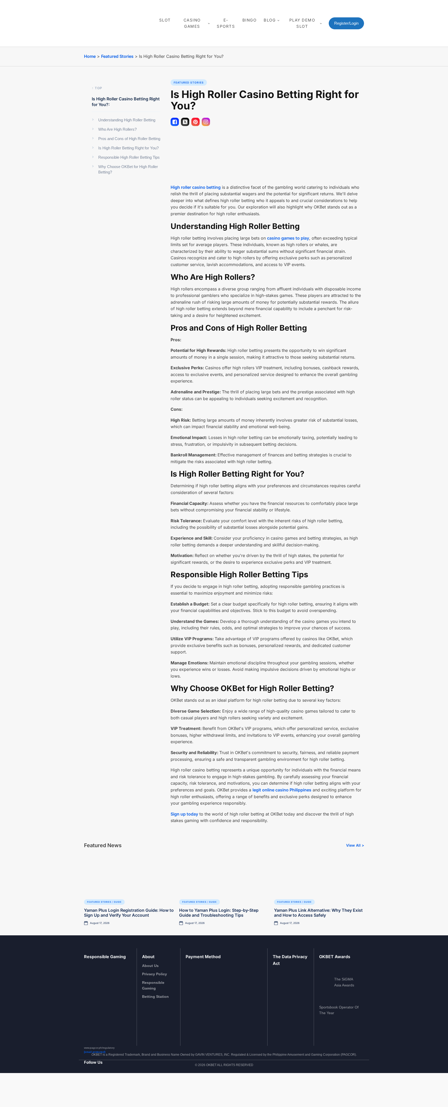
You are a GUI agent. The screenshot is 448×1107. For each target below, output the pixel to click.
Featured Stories (117, 56)
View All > (355, 845)
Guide (118, 902)
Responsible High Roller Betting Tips (129, 157)
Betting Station (155, 996)
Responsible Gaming (153, 985)
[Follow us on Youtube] (100, 1087)
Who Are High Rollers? (117, 129)
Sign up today (184, 814)
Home (90, 56)
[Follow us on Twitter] (106, 1087)
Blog (270, 20)
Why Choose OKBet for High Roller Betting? (128, 169)
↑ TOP (97, 88)
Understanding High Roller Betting (126, 120)
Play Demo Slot (302, 23)
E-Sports (226, 23)
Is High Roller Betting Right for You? (128, 148)
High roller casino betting (196, 187)
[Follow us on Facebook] (86, 1087)
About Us (150, 966)
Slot (165, 20)
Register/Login (346, 23)
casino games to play (288, 238)
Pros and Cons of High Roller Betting (129, 138)
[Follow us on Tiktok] (113, 1087)
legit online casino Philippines (282, 789)
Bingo (249, 20)
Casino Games (192, 23)
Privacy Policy (154, 974)
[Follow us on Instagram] (93, 1087)
